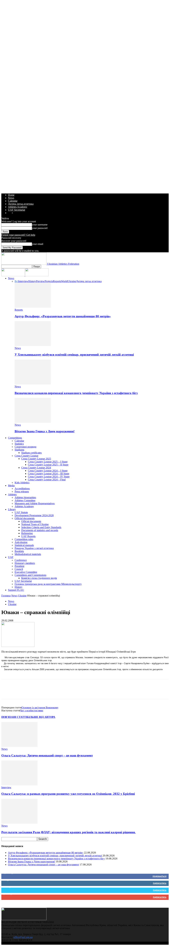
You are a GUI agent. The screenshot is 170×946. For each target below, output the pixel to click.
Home (11, 194)
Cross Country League (26, 455)
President (19, 566)
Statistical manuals (24, 545)
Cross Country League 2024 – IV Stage (49, 476)
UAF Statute (21, 512)
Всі (16, 281)
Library (12, 509)
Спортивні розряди (25, 446)
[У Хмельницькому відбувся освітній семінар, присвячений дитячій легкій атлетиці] (33, 345)
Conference (21, 560)
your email (37, 244)
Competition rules (24, 539)
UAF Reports (28, 536)
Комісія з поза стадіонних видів (39, 578)
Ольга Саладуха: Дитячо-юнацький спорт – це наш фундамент (47, 755)
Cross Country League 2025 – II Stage (48, 464)
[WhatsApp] (30, 692)
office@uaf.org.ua (23, 937)
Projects (49, 281)
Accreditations (22, 488)
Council (19, 569)
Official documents (25, 518)
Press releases (22, 491)
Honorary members (25, 563)
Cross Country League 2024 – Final (47, 479)
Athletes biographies (25, 497)
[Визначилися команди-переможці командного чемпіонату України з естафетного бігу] (33, 383)
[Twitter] (18, 692)
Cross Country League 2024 (36, 467)
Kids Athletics (22, 482)
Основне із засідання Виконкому (39, 707)
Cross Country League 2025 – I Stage (48, 461)
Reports (57, 281)
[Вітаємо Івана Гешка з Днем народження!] (33, 421)
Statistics (19, 443)
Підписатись (159, 883)
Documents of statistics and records (39, 530)
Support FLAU (16, 590)
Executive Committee (26, 572)
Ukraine (72, 281)
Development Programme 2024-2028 (34, 515)
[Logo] (13, 275)
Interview (23, 281)
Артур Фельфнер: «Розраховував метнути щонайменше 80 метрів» (63, 316)
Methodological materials (28, 554)
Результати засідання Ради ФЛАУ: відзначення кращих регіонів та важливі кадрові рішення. (68, 832)
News (11, 197)
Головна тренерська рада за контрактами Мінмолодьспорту (48, 584)
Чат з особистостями (31, 710)
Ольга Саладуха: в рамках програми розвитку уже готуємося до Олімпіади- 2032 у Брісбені (68, 793)
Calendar (12, 200)
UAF (10, 557)
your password (39, 228)
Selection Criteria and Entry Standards (41, 527)
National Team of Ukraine (35, 524)
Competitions (15, 437)
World (64, 281)
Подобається (159, 876)
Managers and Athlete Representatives (35, 503)
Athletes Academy (17, 206)
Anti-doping (21, 542)
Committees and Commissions (30, 575)
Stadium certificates (31, 452)
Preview (40, 281)
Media (11, 485)
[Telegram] (54, 692)
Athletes (12, 494)
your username (39, 224)
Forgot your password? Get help (18, 234)
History (32, 281)
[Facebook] (6, 692)
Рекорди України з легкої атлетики (34, 548)
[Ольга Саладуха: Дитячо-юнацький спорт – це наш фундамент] (19, 746)
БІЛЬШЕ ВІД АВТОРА (41, 717)
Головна (6, 595)
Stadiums (19, 449)
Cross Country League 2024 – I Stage (48, 470)
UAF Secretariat (16, 209)
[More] (66, 692)
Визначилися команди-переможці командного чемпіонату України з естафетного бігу (76, 393)
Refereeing (27, 533)
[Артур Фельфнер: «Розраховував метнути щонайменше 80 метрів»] (33, 306)
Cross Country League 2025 (36, 458)
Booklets (19, 551)
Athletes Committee (25, 500)
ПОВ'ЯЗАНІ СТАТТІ (14, 717)
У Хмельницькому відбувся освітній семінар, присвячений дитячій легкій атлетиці (74, 354)
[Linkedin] (42, 692)
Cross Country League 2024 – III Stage (48, 473)
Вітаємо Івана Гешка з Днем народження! (45, 431)
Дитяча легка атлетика (21, 203)
